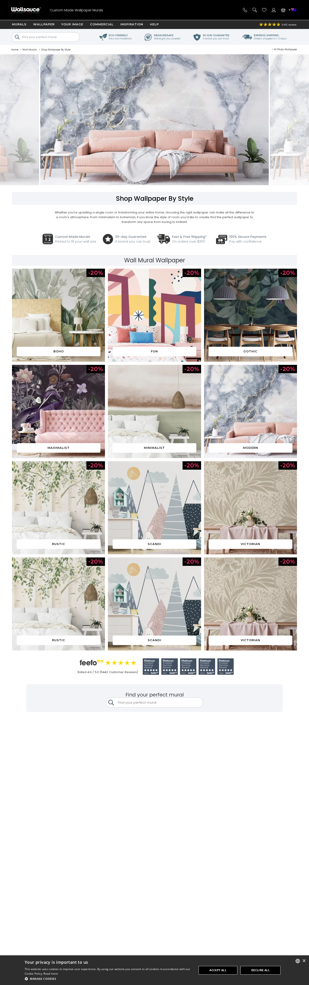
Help (154, 24)
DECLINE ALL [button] (260, 970)
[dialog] (154, 970)
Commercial (102, 24)
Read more (50, 973)
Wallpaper (44, 24)
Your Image (72, 24)
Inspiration (131, 24)
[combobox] (297, 961)
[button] (108, 979)
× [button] (304, 961)
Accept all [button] (217, 970)
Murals (19, 24)
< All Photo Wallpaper (284, 49)
